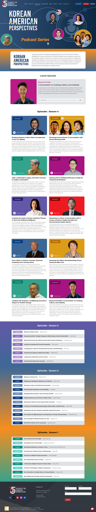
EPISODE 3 (17, 344)
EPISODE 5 (17, 352)
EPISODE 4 (17, 348)
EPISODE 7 (17, 361)
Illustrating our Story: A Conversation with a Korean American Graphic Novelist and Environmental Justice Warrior (65, 220)
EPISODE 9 (17, 414)
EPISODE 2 (17, 340)
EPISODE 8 (17, 410)
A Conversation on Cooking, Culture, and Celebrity (58, 85)
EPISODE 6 (17, 356)
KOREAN (92, 4)
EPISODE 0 (17, 331)
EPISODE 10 (17, 418)
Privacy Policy (34, 509)
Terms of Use (41, 509)
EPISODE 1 (17, 336)
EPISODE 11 (17, 422)
